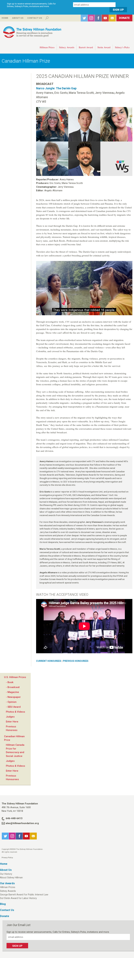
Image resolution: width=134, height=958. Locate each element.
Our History (6, 873)
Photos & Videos (15, 711)
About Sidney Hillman (11, 877)
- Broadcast (13, 687)
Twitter (84, 18)
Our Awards (7, 883)
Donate (124, 18)
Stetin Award (103, 47)
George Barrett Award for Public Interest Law (24, 894)
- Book (9, 682)
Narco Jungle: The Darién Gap (56, 88)
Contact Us (34, 18)
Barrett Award (86, 47)
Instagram (91, 18)
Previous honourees (75, 661)
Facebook (98, 18)
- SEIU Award (13, 706)
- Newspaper (13, 697)
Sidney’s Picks (122, 47)
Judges (10, 716)
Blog (3, 904)
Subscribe (112, 18)
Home (5, 18)
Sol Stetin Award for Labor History (18, 898)
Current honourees (48, 661)
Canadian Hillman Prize (26, 61)
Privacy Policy (7, 858)
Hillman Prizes (47, 47)
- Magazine (12, 692)
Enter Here (12, 721)
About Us (17, 18)
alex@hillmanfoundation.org (22, 823)
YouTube (105, 18)
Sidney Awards (66, 47)
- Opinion (11, 701)
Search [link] (47, 18)
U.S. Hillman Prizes (15, 677)
